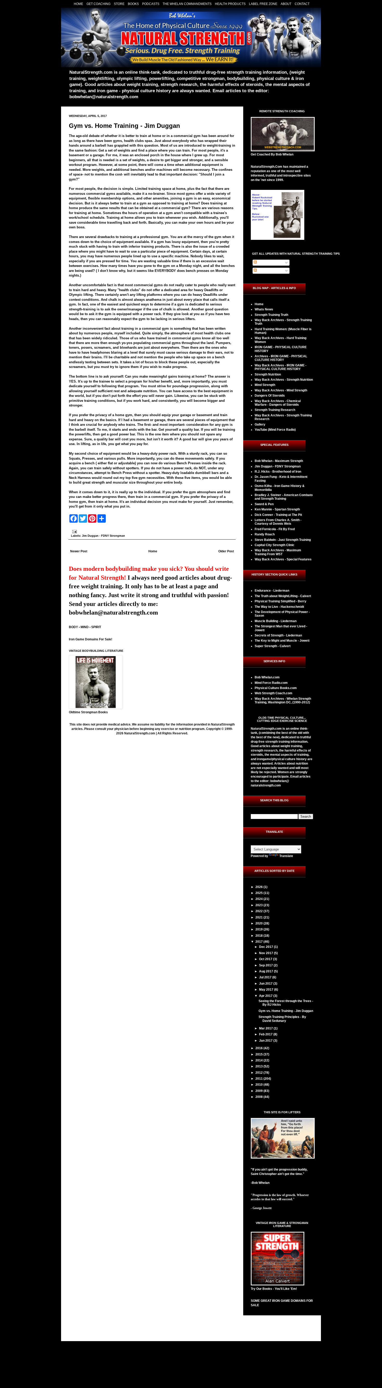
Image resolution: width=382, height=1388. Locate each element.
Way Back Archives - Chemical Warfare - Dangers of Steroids (278, 403)
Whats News (264, 309)
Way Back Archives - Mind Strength (281, 390)
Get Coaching (98, 4)
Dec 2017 (266, 947)
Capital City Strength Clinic (274, 545)
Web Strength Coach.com (273, 693)
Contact (302, 4)
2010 (259, 1084)
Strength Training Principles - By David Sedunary (282, 1018)
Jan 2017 (266, 1040)
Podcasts (150, 4)
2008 (259, 1097)
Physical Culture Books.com (276, 688)
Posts (261, 262)
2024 (259, 899)
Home (78, 4)
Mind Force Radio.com (271, 683)
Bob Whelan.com (267, 677)
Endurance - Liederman (272, 590)
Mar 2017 (266, 1028)
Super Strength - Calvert (273, 646)
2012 (259, 1072)
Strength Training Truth (271, 315)
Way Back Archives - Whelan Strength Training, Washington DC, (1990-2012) (283, 700)
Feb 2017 (266, 1034)
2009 (259, 1091)
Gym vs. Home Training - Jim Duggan (124, 125)
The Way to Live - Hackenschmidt (279, 607)
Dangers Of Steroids (270, 395)
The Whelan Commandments (187, 4)
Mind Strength (265, 385)
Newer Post (78, 551)
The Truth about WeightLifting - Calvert (283, 596)
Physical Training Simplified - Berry (280, 601)
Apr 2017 (266, 996)
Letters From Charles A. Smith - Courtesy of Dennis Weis (278, 522)
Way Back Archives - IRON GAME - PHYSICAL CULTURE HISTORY (280, 367)
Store (119, 4)
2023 (259, 905)
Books (133, 4)
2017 (259, 941)
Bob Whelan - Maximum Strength (279, 461)
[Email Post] (74, 531)
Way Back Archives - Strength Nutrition (284, 380)
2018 (259, 935)
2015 (259, 1054)
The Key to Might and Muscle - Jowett (282, 640)
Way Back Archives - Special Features (283, 559)
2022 (259, 911)
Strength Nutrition (268, 374)
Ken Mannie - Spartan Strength (277, 509)
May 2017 (266, 989)
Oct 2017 (266, 959)
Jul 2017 (265, 977)
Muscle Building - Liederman (276, 621)
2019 (259, 929)
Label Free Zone (263, 4)
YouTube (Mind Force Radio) (275, 430)
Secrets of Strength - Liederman (278, 635)
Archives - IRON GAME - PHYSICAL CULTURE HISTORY (281, 358)
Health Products (230, 4)
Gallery (260, 424)
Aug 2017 (266, 971)
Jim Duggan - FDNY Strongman (103, 535)
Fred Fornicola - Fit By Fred (275, 529)
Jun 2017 (266, 983)
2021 (259, 917)
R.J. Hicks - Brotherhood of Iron (278, 471)
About (286, 4)
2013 (259, 1066)
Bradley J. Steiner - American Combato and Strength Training (284, 497)
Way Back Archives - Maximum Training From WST (278, 552)
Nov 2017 (266, 953)
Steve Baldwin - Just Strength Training (283, 540)
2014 (259, 1060)
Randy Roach (265, 534)
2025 (259, 893)
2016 (259, 1048)
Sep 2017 (266, 965)
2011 (259, 1078)
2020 (259, 923)
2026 (259, 887)
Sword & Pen (264, 504)
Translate (286, 856)
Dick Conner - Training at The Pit (278, 515)
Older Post (226, 551)
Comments (265, 270)
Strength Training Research (275, 410)
